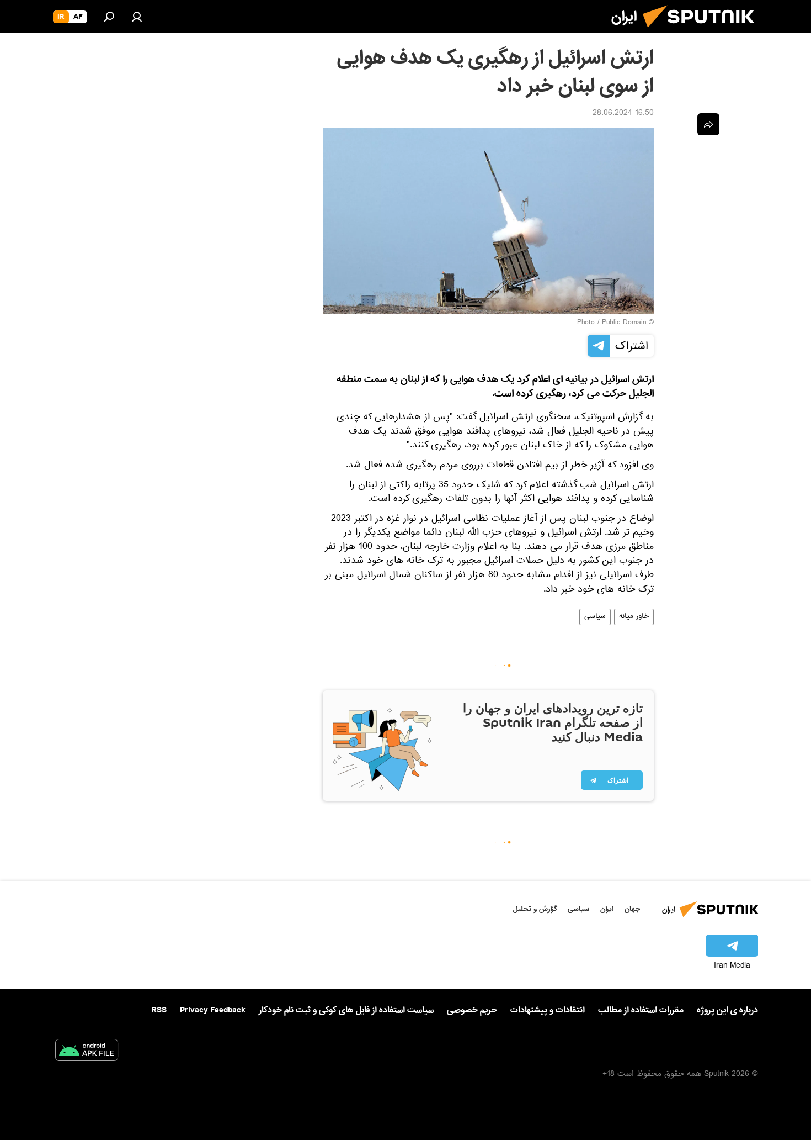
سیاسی (595, 617)
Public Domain (624, 323)
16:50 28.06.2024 (623, 114)
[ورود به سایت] (137, 17)
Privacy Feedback (213, 1010)
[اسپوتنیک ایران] (703, 32)
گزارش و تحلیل (535, 908)
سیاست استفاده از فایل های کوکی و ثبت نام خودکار (346, 1010)
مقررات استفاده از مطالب (641, 1010)
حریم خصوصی (472, 1010)
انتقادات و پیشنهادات (547, 1010)
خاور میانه (634, 617)
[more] (708, 124)
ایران (606, 908)
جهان (632, 908)
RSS (159, 1010)
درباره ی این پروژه (727, 1010)
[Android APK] (86, 1052)
